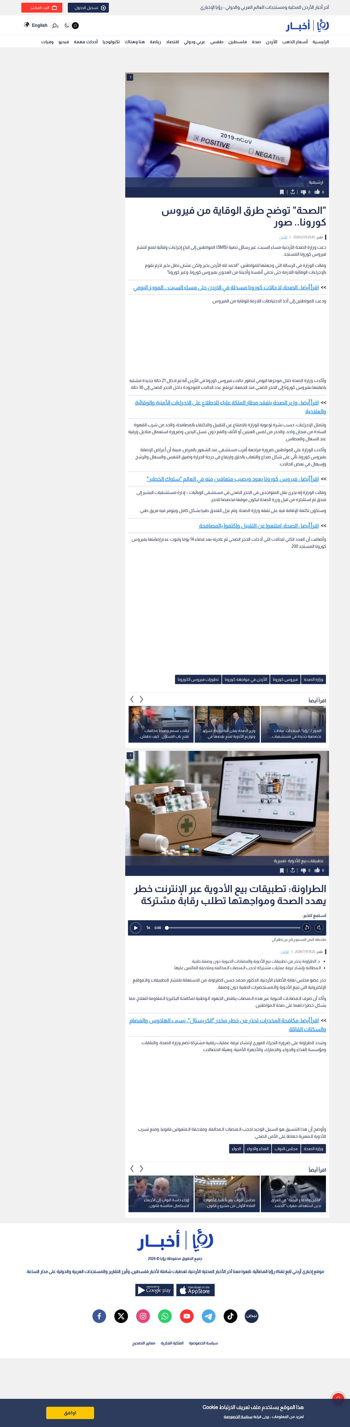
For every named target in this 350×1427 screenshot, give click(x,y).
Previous (141, 699)
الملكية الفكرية (172, 1343)
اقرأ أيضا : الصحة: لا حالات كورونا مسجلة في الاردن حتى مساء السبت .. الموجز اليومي (226, 287)
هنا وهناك (135, 41)
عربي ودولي (194, 41)
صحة (256, 41)
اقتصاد (172, 41)
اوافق (70, 1413)
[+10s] (319, 928)
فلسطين (237, 41)
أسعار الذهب (295, 41)
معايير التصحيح (143, 1343)
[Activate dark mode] (71, 25)
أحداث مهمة (86, 41)
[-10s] (307, 928)
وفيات (47, 41)
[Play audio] (135, 928)
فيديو (64, 41)
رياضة (155, 41)
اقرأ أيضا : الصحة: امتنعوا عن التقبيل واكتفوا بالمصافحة (259, 526)
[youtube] (187, 1316)
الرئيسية (321, 41)
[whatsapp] (165, 1316)
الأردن (271, 41)
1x (148, 927)
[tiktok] (230, 1316)
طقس (216, 41)
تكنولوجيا (111, 41)
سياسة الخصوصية (238, 1416)
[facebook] (99, 1316)
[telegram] (208, 1316)
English (39, 25)
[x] (121, 1316)
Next (132, 699)
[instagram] (143, 1316)
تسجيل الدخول (86, 7)
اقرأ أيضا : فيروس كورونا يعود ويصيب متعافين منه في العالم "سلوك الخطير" (233, 479)
